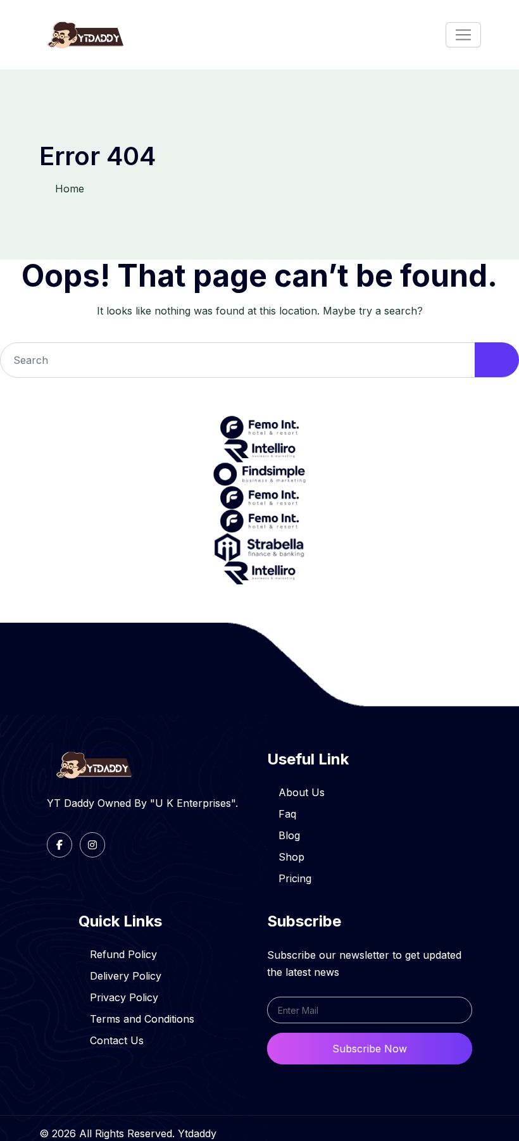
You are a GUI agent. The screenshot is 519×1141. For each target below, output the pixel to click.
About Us (301, 792)
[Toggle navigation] (463, 34)
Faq (287, 813)
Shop (291, 857)
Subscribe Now (369, 1048)
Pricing (294, 878)
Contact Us (117, 1040)
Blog (289, 835)
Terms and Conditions (142, 1019)
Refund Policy (123, 954)
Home (69, 188)
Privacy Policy (124, 997)
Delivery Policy (125, 976)
